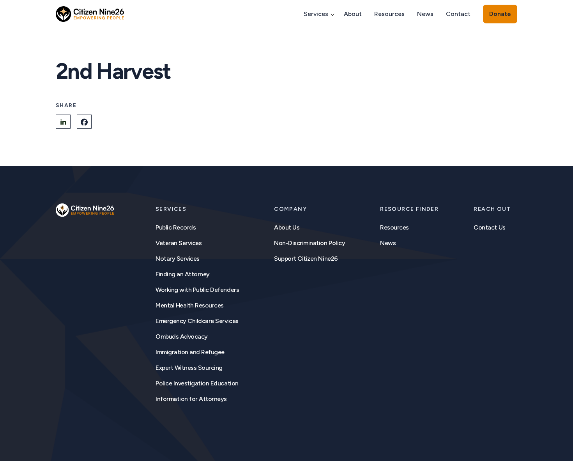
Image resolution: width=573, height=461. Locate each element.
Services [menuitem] (316, 14)
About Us (286, 227)
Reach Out (492, 209)
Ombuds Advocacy (182, 336)
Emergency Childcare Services (197, 321)
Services (171, 209)
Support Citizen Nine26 (306, 258)
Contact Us (489, 227)
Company (290, 209)
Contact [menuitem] (458, 14)
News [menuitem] (425, 14)
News (388, 243)
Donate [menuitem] (500, 14)
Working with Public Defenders (197, 289)
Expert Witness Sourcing (189, 367)
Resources (394, 227)
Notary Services (178, 258)
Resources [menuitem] (389, 14)
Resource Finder (409, 209)
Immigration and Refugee (190, 352)
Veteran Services (179, 243)
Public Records (176, 227)
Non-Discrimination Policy (309, 243)
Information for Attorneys (191, 399)
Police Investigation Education (197, 383)
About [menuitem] (353, 14)
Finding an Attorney (183, 274)
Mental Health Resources (190, 305)
